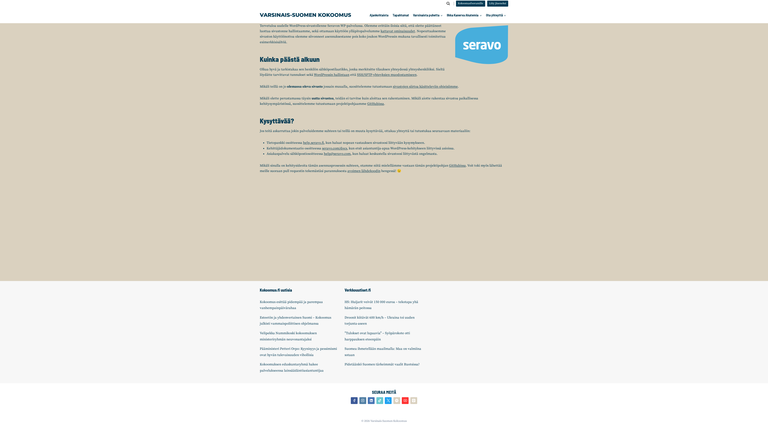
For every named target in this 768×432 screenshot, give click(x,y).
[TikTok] (379, 400)
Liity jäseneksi (497, 3)
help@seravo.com (337, 154)
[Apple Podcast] (413, 400)
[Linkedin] (371, 400)
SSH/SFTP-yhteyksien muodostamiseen (387, 75)
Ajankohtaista (379, 15)
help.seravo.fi (313, 143)
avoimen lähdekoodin (363, 171)
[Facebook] (354, 400)
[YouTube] (405, 400)
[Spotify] (396, 400)
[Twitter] (388, 400)
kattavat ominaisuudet (398, 31)
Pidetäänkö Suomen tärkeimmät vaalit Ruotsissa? (382, 364)
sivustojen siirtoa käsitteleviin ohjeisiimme (425, 86)
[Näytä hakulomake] (448, 3)
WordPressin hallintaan (331, 75)
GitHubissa (375, 104)
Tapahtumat (401, 15)
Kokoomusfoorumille (470, 3)
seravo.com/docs (334, 148)
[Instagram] (362, 400)
